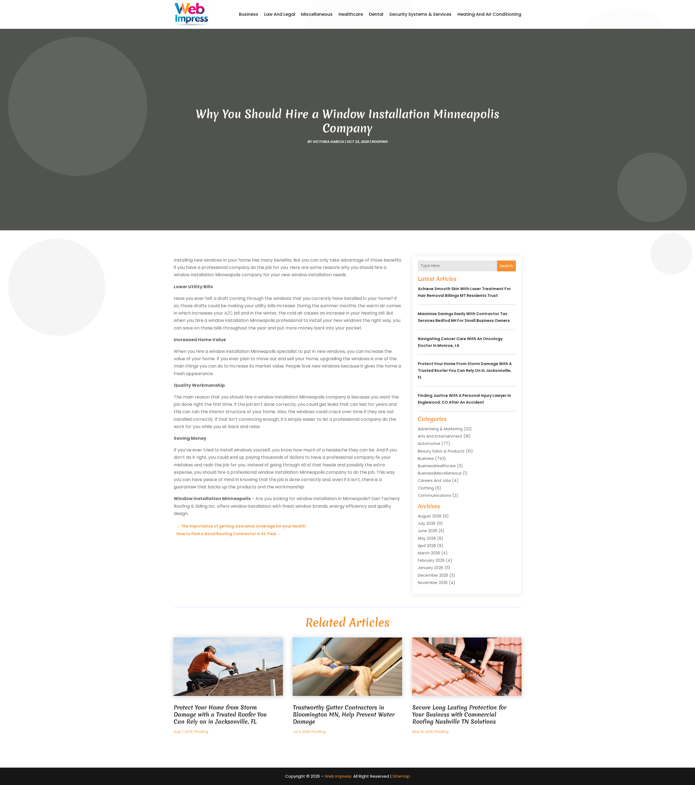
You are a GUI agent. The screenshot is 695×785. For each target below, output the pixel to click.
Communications (434, 495)
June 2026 (427, 530)
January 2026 (430, 567)
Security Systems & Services (420, 14)
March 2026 (429, 553)
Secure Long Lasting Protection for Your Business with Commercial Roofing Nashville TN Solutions (459, 715)
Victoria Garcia (328, 141)
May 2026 (427, 538)
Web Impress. (338, 776)
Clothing (426, 488)
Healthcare (351, 14)
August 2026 (429, 516)
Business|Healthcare (437, 466)
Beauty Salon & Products (441, 451)
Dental (376, 14)
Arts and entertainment (440, 436)
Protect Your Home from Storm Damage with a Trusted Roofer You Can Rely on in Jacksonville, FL (465, 370)
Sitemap (401, 776)
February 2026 (431, 560)
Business (248, 14)
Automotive (429, 443)
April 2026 (427, 545)
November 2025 (433, 582)
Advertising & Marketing (440, 429)
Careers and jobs (434, 480)
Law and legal (279, 14)
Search (506, 266)
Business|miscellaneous (440, 473)
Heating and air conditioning (489, 14)
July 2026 (426, 523)
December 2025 (433, 575)
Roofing (380, 141)
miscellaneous (317, 14)
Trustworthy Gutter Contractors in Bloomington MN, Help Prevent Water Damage (343, 715)
